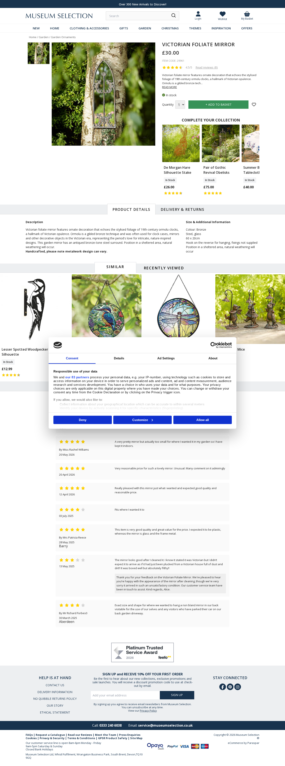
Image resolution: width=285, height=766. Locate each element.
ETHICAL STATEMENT (55, 712)
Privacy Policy (148, 710)
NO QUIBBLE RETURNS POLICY (55, 699)
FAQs (29, 735)
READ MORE (169, 87)
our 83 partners (77, 377)
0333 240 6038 (110, 725)
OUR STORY (55, 705)
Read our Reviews (80, 735)
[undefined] (103, 94)
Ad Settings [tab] (166, 358)
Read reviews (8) (206, 67)
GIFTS (123, 28)
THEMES (195, 28)
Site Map (136, 738)
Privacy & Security (52, 738)
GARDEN (145, 28)
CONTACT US (55, 685)
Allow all (202, 419)
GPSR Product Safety (112, 738)
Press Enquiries (129, 735)
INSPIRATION (221, 28)
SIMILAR (115, 266)
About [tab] (213, 358)
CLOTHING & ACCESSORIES (89, 28)
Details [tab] (119, 358)
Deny (82, 419)
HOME (54, 28)
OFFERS (246, 28)
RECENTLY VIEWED (164, 267)
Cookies (31, 738)
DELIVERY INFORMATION (54, 692)
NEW (36, 28)
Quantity (168, 104)
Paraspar (253, 743)
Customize (140, 419)
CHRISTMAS (170, 28)
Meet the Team (105, 735)
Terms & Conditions (81, 738)
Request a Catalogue (50, 735)
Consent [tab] (72, 358)
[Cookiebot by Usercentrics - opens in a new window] (213, 345)
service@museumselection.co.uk (165, 725)
